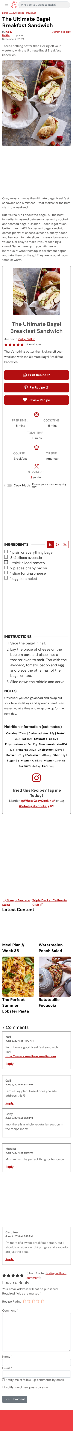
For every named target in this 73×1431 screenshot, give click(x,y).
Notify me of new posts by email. (27, 1387)
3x (65, 544)
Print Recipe (37, 375)
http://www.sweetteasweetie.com (30, 1056)
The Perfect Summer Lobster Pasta (15, 1005)
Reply (9, 1064)
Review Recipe (39, 400)
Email (7, 1368)
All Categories (16, 13)
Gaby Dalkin (26, 339)
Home (5, 13)
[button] (6, 344)
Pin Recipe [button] (37, 387)
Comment (10, 1310)
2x (57, 544)
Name (7, 1357)
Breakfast (31, 13)
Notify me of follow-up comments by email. (34, 1380)
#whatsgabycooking (34, 806)
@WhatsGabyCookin (36, 801)
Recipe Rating (11, 1301)
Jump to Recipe (61, 31)
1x (50, 544)
